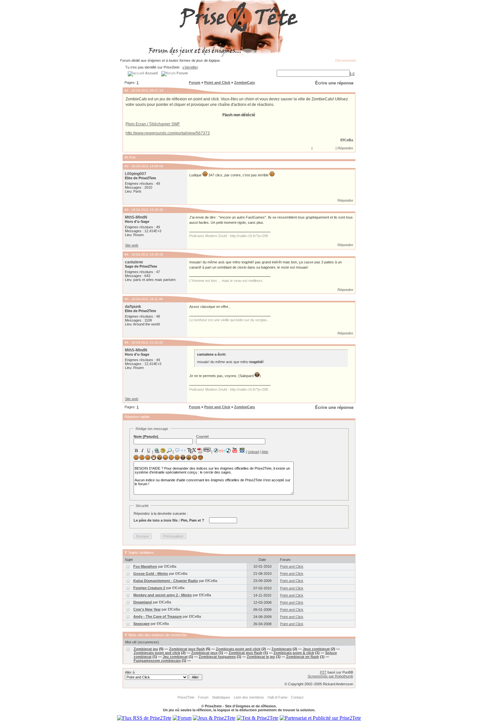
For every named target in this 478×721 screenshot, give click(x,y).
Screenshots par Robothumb (330, 676)
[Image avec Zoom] (169, 450)
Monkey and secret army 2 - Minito (162, 595)
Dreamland (142, 602)
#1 (126, 90)
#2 (126, 166)
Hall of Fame (277, 697)
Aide (264, 452)
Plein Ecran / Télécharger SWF (153, 124)
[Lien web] (156, 450)
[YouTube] (235, 450)
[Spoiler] (207, 450)
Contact (297, 697)
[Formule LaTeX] (191, 450)
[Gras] (136, 450)
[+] (352, 73)
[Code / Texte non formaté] (183, 450)
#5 (126, 299)
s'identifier (190, 67)
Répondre (345, 148)
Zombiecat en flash (302, 657)
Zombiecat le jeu (261, 657)
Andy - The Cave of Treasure (157, 616)
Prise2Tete (186, 697)
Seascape (141, 624)
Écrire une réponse (334, 83)
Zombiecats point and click (157, 653)
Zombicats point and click (238, 649)
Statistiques (221, 697)
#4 (126, 254)
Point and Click (217, 82)
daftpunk (133, 306)
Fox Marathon (145, 566)
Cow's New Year (147, 609)
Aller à (130, 672)
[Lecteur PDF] (200, 450)
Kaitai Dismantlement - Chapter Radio (165, 581)
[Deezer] (222, 450)
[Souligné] (148, 450)
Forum (194, 82)
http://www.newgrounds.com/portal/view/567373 (168, 133)
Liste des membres (249, 697)
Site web (131, 245)
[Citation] (177, 450)
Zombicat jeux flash (245, 653)
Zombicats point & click (293, 653)
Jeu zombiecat (175, 657)
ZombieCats (244, 82)
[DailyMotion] (242, 450)
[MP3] (228, 450)
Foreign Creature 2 (149, 588)
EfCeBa (346, 140)
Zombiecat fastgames (217, 657)
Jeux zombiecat (316, 649)
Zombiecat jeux (204, 653)
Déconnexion (345, 60)
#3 (126, 209)
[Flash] (216, 450)
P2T (323, 672)
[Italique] (142, 450)
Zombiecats (282, 649)
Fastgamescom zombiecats (157, 661)
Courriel (202, 436)
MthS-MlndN (136, 217)
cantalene (134, 262)
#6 (126, 342)
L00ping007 (135, 173)
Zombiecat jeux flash (187, 649)
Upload (253, 452)
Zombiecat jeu (146, 649)
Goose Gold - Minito (150, 574)
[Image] (163, 450)
